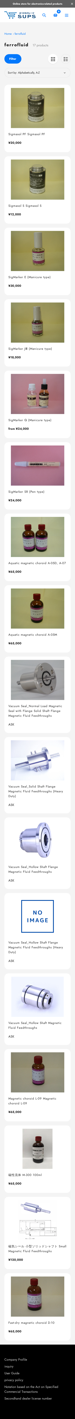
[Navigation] (66, 14)
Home (8, 34)
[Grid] (53, 59)
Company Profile (15, 1359)
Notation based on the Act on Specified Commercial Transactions (31, 1389)
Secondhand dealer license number (28, 1398)
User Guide (11, 1373)
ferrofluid (20, 34)
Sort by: (12, 73)
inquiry (8, 1366)
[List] (66, 59)
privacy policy (13, 1380)
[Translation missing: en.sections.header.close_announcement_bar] (72, 4)
